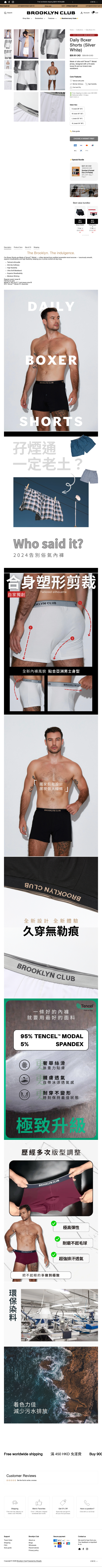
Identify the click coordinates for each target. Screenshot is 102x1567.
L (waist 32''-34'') (77, 118)
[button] (8, 13)
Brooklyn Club (22, 1561)
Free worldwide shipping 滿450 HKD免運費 (50, 2)
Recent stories (34, 1548)
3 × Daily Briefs (80, 224)
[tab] (82, 235)
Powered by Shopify (34, 1561)
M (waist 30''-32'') (77, 113)
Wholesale (32, 1545)
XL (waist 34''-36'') (78, 123)
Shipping (7, 1543)
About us (32, 1540)
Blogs (31, 1543)
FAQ (5, 1545)
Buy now (80, 221)
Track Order (8, 1540)
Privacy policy (34, 1550)
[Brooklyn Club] (51, 13)
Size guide (8, 1548)
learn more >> (74, 97)
